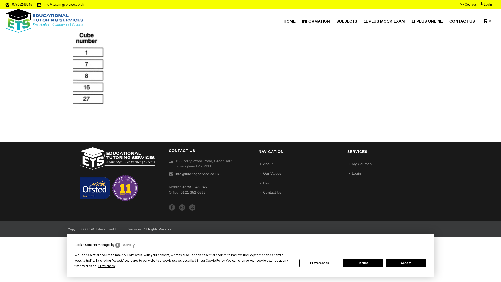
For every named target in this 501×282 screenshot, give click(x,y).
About (268, 164)
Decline (362, 263)
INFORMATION (316, 21)
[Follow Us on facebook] (172, 207)
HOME (290, 21)
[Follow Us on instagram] (182, 207)
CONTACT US (462, 21)
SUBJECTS (346, 21)
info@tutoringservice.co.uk (64, 5)
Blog (266, 183)
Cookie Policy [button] (215, 260)
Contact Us (272, 192)
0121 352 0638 (193, 192)
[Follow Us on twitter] (192, 207)
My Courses (362, 164)
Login (356, 173)
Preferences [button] (106, 266)
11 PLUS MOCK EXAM (384, 21)
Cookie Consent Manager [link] (92, 245)
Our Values (272, 173)
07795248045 (22, 5)
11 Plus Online (427, 21)
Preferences (319, 263)
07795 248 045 (194, 187)
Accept (406, 263)
